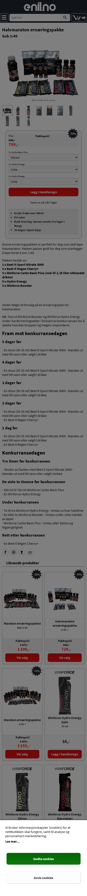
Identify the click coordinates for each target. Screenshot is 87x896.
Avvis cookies (43, 878)
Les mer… (12, 841)
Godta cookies (43, 859)
